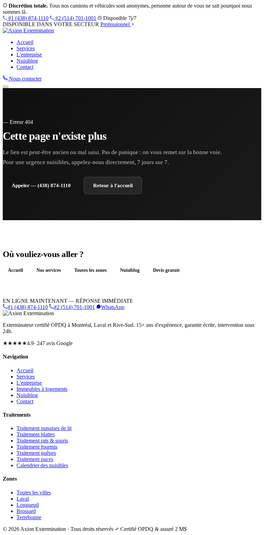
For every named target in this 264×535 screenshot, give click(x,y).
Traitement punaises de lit (44, 428)
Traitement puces (34, 459)
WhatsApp (112, 307)
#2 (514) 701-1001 (75, 18)
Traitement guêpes (36, 453)
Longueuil (27, 505)
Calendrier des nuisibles (42, 465)
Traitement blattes (35, 434)
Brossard (26, 511)
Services (25, 48)
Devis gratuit (166, 270)
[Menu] (5, 87)
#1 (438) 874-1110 (27, 18)
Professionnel (115, 24)
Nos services (48, 270)
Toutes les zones (90, 270)
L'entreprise (29, 54)
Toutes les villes (33, 492)
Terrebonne (28, 517)
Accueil (24, 42)
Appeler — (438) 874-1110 (41, 185)
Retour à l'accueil (113, 185)
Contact (24, 67)
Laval (22, 499)
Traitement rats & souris (42, 440)
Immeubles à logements (41, 389)
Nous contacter (25, 79)
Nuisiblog (27, 61)
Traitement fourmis (36, 447)
